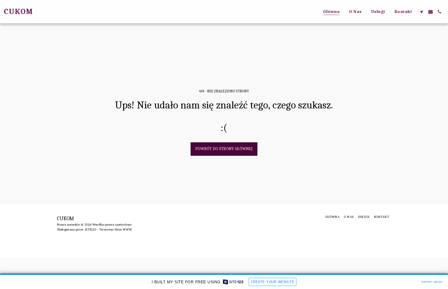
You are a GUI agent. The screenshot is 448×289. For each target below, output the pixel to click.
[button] (421, 11)
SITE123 (90, 229)
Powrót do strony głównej (224, 148)
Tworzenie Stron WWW (115, 229)
